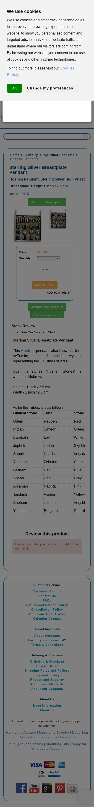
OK (14, 88)
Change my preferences (50, 88)
